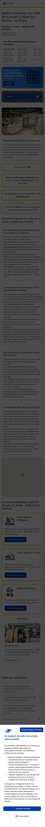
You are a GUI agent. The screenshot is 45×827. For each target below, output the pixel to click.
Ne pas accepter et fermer (32, 730)
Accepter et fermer (23, 809)
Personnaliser (23, 816)
